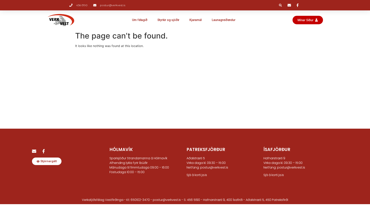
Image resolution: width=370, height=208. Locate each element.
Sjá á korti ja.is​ (273, 175)
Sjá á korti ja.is (197, 175)
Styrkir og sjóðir (168, 20)
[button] (280, 5)
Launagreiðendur (223, 20)
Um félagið (139, 20)
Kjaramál (195, 20)
